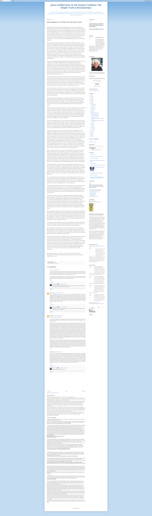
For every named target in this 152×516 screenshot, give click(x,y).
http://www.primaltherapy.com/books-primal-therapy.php (96, 303)
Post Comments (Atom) (55, 392)
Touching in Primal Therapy (94, 191)
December (93, 104)
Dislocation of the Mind (94, 114)
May (92, 124)
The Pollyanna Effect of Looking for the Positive (97, 165)
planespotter (52, 292)
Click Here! (101, 29)
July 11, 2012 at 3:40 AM (63, 284)
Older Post (83, 391)
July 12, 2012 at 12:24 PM (58, 292)
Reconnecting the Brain (94, 112)
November (93, 106)
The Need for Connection (95, 115)
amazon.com (97, 51)
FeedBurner (99, 86)
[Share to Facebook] (51, 262)
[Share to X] (50, 262)
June (92, 123)
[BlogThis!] (49, 262)
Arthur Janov (55, 284)
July (91, 111)
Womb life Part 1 (92, 195)
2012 (91, 103)
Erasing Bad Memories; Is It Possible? (96, 156)
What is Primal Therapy (93, 196)
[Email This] (48, 262)
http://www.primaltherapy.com (94, 90)
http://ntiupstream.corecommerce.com (95, 201)
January (92, 130)
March (92, 127)
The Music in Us (92, 154)
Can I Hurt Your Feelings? (94, 158)
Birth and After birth (93, 194)
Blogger (78, 508)
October (92, 107)
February (92, 128)
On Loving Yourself (93, 163)
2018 (91, 95)
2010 (91, 133)
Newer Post (49, 391)
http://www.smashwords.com (100, 246)
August (92, 110)
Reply (51, 289)
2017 (91, 96)
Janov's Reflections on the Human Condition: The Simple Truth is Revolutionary (76, 6)
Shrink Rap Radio (92, 187)
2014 (91, 100)
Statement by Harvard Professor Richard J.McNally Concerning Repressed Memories (97, 177)
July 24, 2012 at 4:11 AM (58, 351)
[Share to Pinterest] (52, 262)
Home (66, 391)
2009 (91, 134)
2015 (91, 99)
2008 (91, 136)
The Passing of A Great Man (99, 167)
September (93, 108)
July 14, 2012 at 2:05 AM (58, 315)
